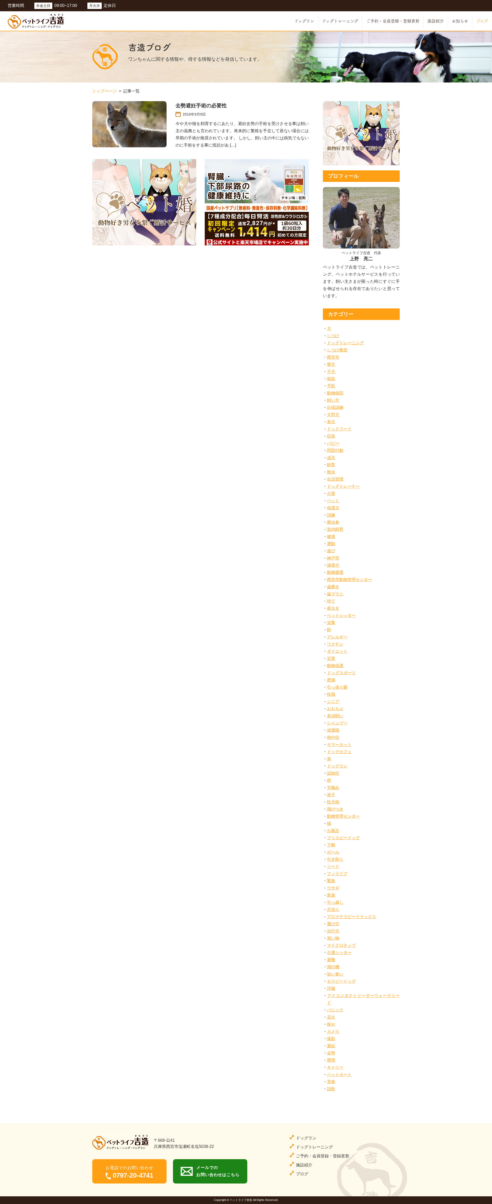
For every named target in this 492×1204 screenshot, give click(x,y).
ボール (333, 852)
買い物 (333, 938)
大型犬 (333, 414)
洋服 (331, 988)
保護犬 (333, 508)
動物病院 (335, 393)
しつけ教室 (337, 350)
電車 (331, 1082)
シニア (333, 701)
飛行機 (333, 967)
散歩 (331, 472)
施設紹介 (435, 21)
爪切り (333, 909)
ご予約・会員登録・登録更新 (392, 21)
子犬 (331, 371)
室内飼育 (335, 529)
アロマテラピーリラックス (351, 917)
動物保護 (335, 665)
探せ (331, 1024)
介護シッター (339, 952)
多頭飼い (335, 716)
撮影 (331, 1038)
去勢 (331, 1053)
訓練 (331, 515)
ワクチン (335, 644)
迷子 (331, 795)
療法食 (333, 522)
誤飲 (331, 1089)
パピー (333, 443)
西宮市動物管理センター (349, 579)
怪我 (331, 694)
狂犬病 (333, 802)
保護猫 (333, 730)
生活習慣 (335, 479)
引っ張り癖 (337, 687)
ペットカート (339, 1074)
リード (333, 866)
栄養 (331, 622)
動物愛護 (335, 572)
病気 (331, 379)
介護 (331, 493)
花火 (331, 1017)
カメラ (333, 1031)
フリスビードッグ (343, 838)
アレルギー (337, 637)
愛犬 (331, 364)
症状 (331, 436)
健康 (331, 536)
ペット (333, 501)
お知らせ (460, 21)
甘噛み (333, 787)
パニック (335, 1010)
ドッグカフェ (339, 752)
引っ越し (335, 902)
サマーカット (339, 744)
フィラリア (337, 873)
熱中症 (333, 737)
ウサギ (333, 888)
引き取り (335, 859)
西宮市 (333, 357)
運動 (331, 544)
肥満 (331, 680)
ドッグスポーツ (341, 673)
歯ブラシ (335, 594)
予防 (331, 386)
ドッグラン (304, 21)
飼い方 (333, 400)
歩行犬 (333, 931)
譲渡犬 (333, 565)
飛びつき (335, 809)
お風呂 (333, 830)
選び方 (333, 924)
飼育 (331, 465)
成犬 (331, 457)
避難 (331, 960)
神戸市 (333, 558)
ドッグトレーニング (340, 21)
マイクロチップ (341, 945)
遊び (331, 551)
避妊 (331, 1046)
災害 (331, 658)
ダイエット (337, 651)
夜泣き (333, 608)
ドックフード (339, 429)
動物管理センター (343, 816)
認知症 (333, 773)
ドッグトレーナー (343, 486)
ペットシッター (341, 615)
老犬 (331, 422)
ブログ (482, 21)
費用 (331, 1060)
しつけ (333, 336)
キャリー (335, 1067)
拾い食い (335, 974)
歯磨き (333, 587)
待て (331, 601)
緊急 (331, 881)
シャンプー (337, 723)
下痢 (331, 845)
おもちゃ (335, 709)
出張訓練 (335, 407)
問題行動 (335, 450)
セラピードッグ (341, 981)
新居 (331, 895)
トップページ (104, 91)
